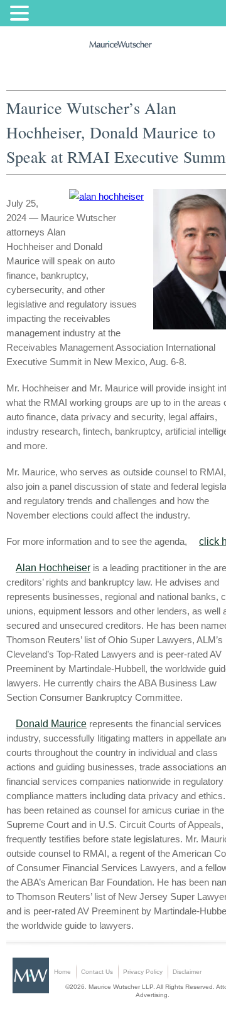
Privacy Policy (143, 971)
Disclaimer (187, 971)
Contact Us (97, 971)
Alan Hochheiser (53, 567)
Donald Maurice (51, 723)
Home (62, 971)
